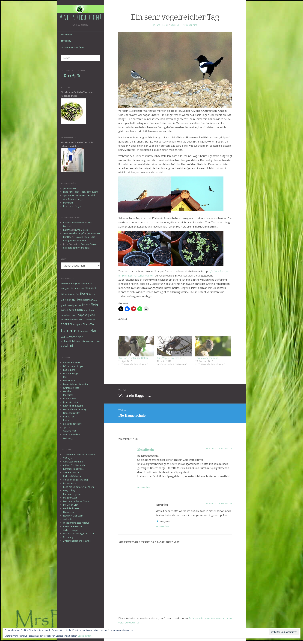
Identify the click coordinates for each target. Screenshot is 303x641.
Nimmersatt (69, 511)
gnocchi (86, 299)
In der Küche (69, 398)
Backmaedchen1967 (73, 222)
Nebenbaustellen (71, 412)
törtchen (84, 331)
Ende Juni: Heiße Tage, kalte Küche (80, 191)
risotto (81, 319)
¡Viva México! (69, 188)
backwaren (86, 283)
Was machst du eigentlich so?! (78, 533)
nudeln (74, 315)
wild (84, 341)
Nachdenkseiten (71, 508)
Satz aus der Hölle (72, 423)
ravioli (64, 319)
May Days (68, 202)
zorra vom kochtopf (73, 233)
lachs (80, 309)
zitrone (97, 341)
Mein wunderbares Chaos (76, 501)
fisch (84, 293)
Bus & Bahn (69, 369)
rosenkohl (90, 319)
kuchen (64, 309)
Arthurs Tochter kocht (74, 465)
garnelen (66, 299)
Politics (66, 420)
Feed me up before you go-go (78, 486)
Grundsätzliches (71, 387)
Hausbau (67, 391)
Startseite (66, 34)
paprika (83, 315)
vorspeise (76, 337)
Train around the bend (206, 357)
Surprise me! (69, 430)
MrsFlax (67, 236)
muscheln (65, 315)
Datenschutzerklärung (73, 47)
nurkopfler (68, 519)
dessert (91, 288)
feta (77, 294)
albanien (64, 284)
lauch (91, 310)
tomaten (70, 330)
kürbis (72, 309)
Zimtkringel (68, 537)
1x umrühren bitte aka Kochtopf (79, 454)
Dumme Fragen (71, 373)
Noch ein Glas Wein (73, 515)
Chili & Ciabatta (71, 472)
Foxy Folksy (69, 490)
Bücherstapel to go (73, 366)
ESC (65, 376)
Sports (66, 427)
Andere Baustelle (71, 362)
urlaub (94, 330)
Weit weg (68, 438)
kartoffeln (90, 304)
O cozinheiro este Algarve (76, 522)
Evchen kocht (70, 483)
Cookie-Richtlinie (85, 636)
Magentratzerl (70, 497)
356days (67, 458)
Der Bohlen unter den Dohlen (133, 357)
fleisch (92, 294)
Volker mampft (70, 530)
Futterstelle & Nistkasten (76, 384)
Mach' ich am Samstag (74, 409)
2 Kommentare (190, 25)
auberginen (74, 283)
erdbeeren (70, 294)
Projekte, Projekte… (73, 526)
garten (77, 299)
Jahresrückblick (70, 402)
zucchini (67, 345)
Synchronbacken (71, 434)
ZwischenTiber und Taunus (77, 540)
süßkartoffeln (88, 324)
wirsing (89, 341)
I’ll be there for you (72, 206)
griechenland (67, 305)
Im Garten (68, 394)
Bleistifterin (145, 449)
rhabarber (72, 319)
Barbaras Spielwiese (73, 468)
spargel (66, 324)
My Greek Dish (70, 504)
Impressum (66, 41)
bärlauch (75, 288)
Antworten (143, 487)
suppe (76, 324)
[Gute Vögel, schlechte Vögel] (174, 346)
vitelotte (65, 337)
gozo (94, 299)
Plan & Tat (68, 416)
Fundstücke (69, 380)
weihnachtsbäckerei (71, 341)
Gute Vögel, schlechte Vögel (171, 357)
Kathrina (67, 229)
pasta (93, 314)
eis (62, 294)
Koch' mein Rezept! (73, 405)
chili (82, 289)
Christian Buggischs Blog (75, 479)
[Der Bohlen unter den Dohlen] (136, 346)
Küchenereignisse (72, 493)
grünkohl (77, 305)
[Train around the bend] (213, 346)
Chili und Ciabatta (72, 475)
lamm (86, 310)
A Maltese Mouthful (73, 461)
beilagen (65, 288)
